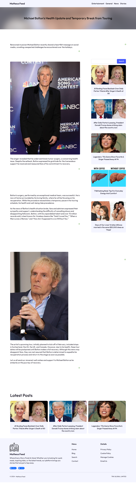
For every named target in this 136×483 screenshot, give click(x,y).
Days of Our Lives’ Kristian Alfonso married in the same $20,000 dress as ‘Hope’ (109, 227)
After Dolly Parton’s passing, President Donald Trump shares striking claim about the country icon (109, 125)
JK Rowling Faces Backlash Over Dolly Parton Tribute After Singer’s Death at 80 (108, 91)
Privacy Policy (105, 449)
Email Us (103, 461)
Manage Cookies (107, 457)
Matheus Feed (17, 3)
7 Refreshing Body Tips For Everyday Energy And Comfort (108, 192)
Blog (73, 453)
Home (74, 449)
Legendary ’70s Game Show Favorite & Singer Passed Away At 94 (108, 158)
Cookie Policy (105, 453)
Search (121, 61)
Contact (75, 461)
